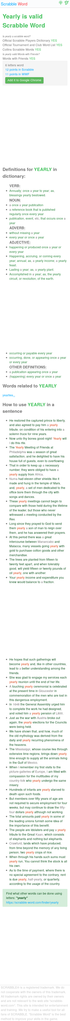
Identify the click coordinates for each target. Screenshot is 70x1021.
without (14, 233)
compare (15, 505)
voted (19, 713)
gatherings (44, 659)
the (50, 274)
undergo (47, 780)
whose (36, 749)
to (41, 190)
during (47, 505)
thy (25, 438)
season (41, 452)
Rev (12, 519)
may (28, 807)
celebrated (59, 686)
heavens (20, 744)
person (14, 852)
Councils (61, 722)
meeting (31, 514)
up (40, 465)
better (26, 668)
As (11, 870)
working (57, 812)
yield (26, 568)
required (20, 803)
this (17, 443)
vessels (36, 546)
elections (39, 722)
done (27, 357)
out (58, 718)
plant (50, 269)
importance (22, 825)
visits (48, 767)
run (20, 861)
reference (18, 209)
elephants (19, 839)
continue (37, 807)
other (37, 479)
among (55, 668)
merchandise (18, 555)
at (52, 447)
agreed (26, 425)
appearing (42, 357)
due (15, 879)
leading (19, 821)
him (43, 425)
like (54, 479)
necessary (52, 465)
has (30, 532)
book (29, 209)
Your (12, 577)
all (41, 758)
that (35, 209)
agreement (31, 874)
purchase (25, 550)
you (61, 577)
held (39, 505)
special (18, 874)
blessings (15, 195)
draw (50, 807)
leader (22, 510)
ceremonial (41, 686)
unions (29, 821)
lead (12, 668)
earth (49, 278)
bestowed (38, 195)
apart (28, 564)
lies (54, 749)
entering (50, 429)
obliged (40, 470)
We (11, 731)
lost (61, 695)
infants (31, 789)
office (12, 492)
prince (48, 420)
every (33, 214)
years (42, 434)
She (12, 677)
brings (45, 753)
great (53, 452)
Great (31, 834)
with (56, 492)
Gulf (20, 762)
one (25, 573)
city (50, 492)
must (62, 857)
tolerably (53, 564)
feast (12, 265)
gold (12, 550)
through (37, 492)
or (25, 237)
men (40, 488)
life (57, 682)
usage (36, 883)
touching (18, 686)
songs (13, 497)
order (23, 465)
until (32, 682)
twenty (13, 564)
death (13, 794)
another (40, 573)
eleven (28, 479)
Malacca (15, 546)
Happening (16, 256)
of (39, 278)
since (20, 523)
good (40, 438)
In (10, 704)
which (48, 834)
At (10, 537)
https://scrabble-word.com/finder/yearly (32, 902)
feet (21, 564)
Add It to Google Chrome (24, 80)
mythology (26, 735)
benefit (44, 825)
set (30, 488)
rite (23, 443)
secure (34, 803)
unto (19, 438)
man (41, 528)
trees (18, 559)
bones (32, 438)
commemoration (20, 695)
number (14, 470)
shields (46, 479)
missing (25, 233)
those (32, 505)
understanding (40, 668)
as (52, 190)
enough (21, 758)
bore (20, 492)
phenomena (52, 740)
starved (56, 789)
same (62, 780)
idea (56, 821)
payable (31, 353)
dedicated (50, 488)
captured (37, 420)
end (43, 682)
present (23, 691)
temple (44, 483)
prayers (60, 532)
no (11, 874)
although (40, 812)
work (34, 709)
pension (46, 713)
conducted (45, 514)
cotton (37, 550)
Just (12, 718)
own (17, 865)
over (59, 528)
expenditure (50, 577)
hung (27, 483)
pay (38, 425)
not (11, 803)
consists (58, 834)
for (29, 434)
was (29, 452)
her (52, 682)
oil (10, 573)
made (13, 483)
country (54, 883)
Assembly (43, 704)
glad (25, 677)
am (50, 771)
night (48, 438)
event (29, 218)
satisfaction (17, 456)
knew (12, 582)
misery (13, 785)
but (30, 510)
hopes (18, 659)
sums (54, 857)
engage (37, 677)
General (30, 704)
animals (54, 758)
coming (47, 256)
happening (16, 247)
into (59, 429)
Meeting (30, 447)
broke (51, 718)
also (18, 425)
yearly (27, 195)
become (14, 664)
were (31, 470)
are (25, 559)
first (42, 767)
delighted (43, 456)
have (56, 456)
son (31, 528)
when (43, 564)
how (47, 731)
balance (31, 582)
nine (35, 434)
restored (19, 420)
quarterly (53, 879)
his (42, 429)
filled (57, 771)
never (51, 510)
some (57, 816)
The (12, 447)
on (21, 429)
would (21, 582)
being (20, 726)
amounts (28, 816)
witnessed (16, 514)
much (55, 731)
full (20, 461)
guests (31, 461)
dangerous (22, 700)
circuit (13, 278)
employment (38, 700)
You (27, 861)
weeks (13, 807)
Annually (15, 190)
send (58, 523)
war (27, 718)
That (12, 465)
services (53, 677)
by (54, 514)
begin (54, 501)
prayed (36, 523)
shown (26, 731)
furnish (39, 821)
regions (35, 753)
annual (21, 260)
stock (56, 861)
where (50, 870)
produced (34, 247)
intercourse (16, 541)
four (64, 803)
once (26, 190)
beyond (28, 848)
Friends (45, 447)
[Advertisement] (35, 127)
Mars (56, 483)
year (36, 190)
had (20, 479)
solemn (14, 434)
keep (34, 465)
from (31, 474)
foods (36, 794)
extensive (15, 753)
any (56, 848)
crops (38, 852)
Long (12, 523)
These (13, 501)
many (26, 546)
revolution (29, 278)
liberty (61, 420)
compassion (17, 776)
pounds (57, 568)
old (16, 735)
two (22, 852)
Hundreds (16, 789)
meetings (34, 501)
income (49, 260)
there (31, 537)
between (31, 541)
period (23, 537)
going (45, 546)
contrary (53, 874)
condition (30, 429)
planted (33, 559)
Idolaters (36, 830)
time (32, 691)
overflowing (56, 461)
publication (36, 205)
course (46, 749)
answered (40, 532)
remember (27, 767)
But (11, 798)
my (45, 677)
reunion (23, 682)
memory (44, 848)
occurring (15, 353)
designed (55, 709)
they (24, 470)
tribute (13, 429)
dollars (19, 812)
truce (23, 434)
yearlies (9, 395)
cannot (45, 501)
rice (49, 852)
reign (51, 528)
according (16, 883)
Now (12, 438)
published (48, 209)
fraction (49, 582)
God (48, 523)
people (20, 830)
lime (26, 753)
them (27, 492)
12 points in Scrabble (19, 69)
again (13, 722)
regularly (15, 214)
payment (38, 870)
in (30, 274)
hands (38, 857)
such (32, 659)
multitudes (43, 776)
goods (46, 550)
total (18, 816)
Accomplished (18, 274)
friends (14, 673)
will (64, 438)
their (51, 532)
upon (21, 794)
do (12, 443)
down (54, 753)
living (63, 758)
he (34, 456)
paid (37, 816)
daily (12, 740)
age (55, 798)
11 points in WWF (17, 74)
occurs (51, 218)
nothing (38, 839)
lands (27, 843)
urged (55, 704)
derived (45, 735)
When (13, 767)
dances (29, 497)
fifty (37, 798)
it (58, 479)
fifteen (50, 559)
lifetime (62, 505)
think (44, 861)
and (11, 425)
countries (59, 664)
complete (19, 709)
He (11, 420)
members (21, 798)
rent (63, 874)
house (13, 461)
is (40, 209)
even (40, 461)
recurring (37, 740)
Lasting (14, 269)
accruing (31, 256)
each (63, 677)
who (44, 510)
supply (22, 474)
